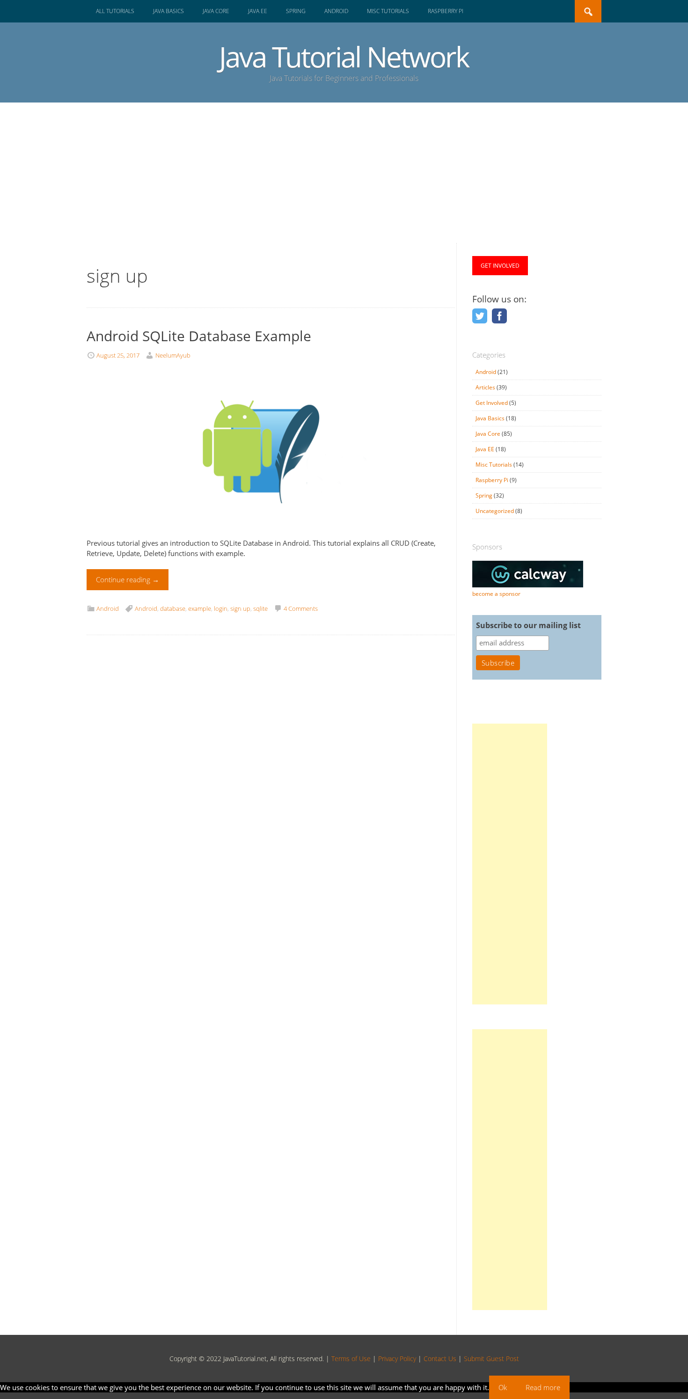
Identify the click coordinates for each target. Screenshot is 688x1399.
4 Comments (301, 608)
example (199, 608)
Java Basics (168, 11)
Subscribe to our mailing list (528, 625)
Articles (485, 387)
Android (336, 11)
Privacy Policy (397, 1358)
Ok (502, 1387)
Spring (296, 11)
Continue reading (127, 579)
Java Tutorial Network (344, 56)
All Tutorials (115, 11)
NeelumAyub (172, 355)
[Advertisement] (344, 172)
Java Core (216, 11)
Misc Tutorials (388, 11)
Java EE (257, 11)
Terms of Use (351, 1358)
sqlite (260, 608)
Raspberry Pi (445, 11)
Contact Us (440, 1358)
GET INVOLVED (500, 266)
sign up (240, 608)
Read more (543, 1387)
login (220, 608)
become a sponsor (496, 594)
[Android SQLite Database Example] (264, 532)
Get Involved (492, 403)
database (172, 608)
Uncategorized (495, 511)
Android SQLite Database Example (199, 335)
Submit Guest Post (491, 1358)
